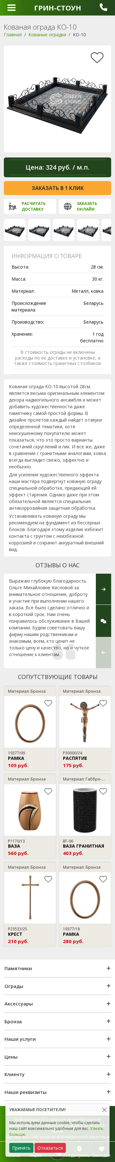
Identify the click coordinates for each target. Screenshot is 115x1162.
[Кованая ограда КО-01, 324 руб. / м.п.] (14, 229)
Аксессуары (18, 1003)
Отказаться (50, 1148)
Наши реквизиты (25, 1092)
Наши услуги (20, 1039)
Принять (21, 1148)
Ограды (13, 986)
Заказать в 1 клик (58, 188)
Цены (11, 1057)
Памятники (18, 968)
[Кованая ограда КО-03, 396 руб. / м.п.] (63, 229)
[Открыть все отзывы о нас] (103, 621)
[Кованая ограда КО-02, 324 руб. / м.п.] (39, 229)
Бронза (13, 1021)
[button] (103, 652)
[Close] (104, 1110)
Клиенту (14, 1074)
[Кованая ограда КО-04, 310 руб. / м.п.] (87, 229)
